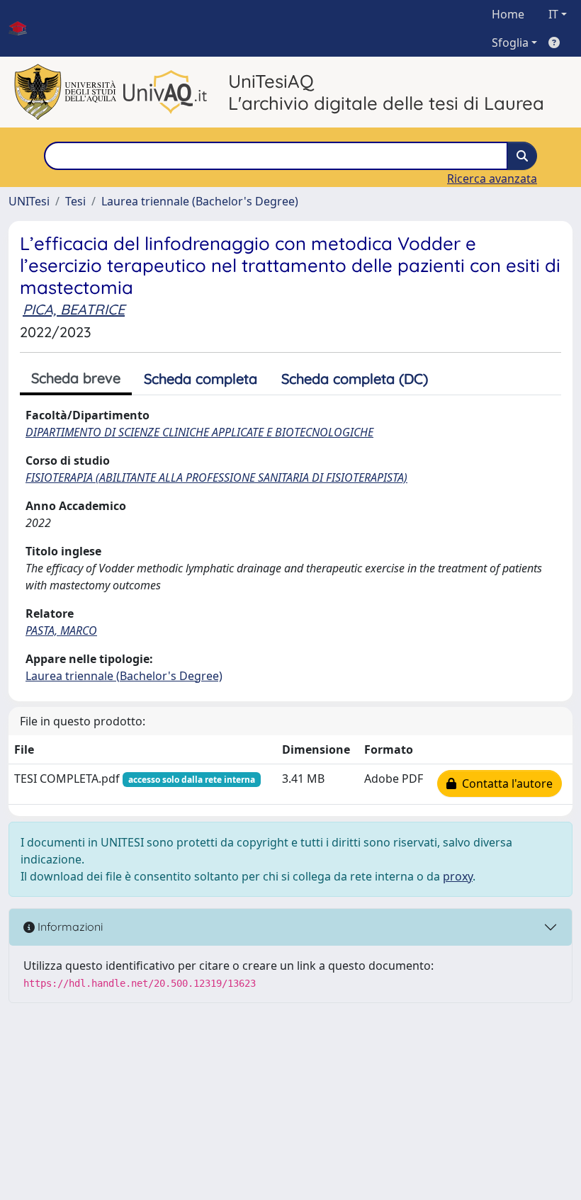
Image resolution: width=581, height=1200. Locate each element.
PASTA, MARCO (61, 630)
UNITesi (29, 201)
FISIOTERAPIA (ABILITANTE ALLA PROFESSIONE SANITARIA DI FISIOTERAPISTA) (216, 477)
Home (508, 14)
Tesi (75, 201)
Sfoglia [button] (510, 42)
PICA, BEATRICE (74, 309)
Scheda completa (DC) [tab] (354, 378)
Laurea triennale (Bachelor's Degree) (199, 201)
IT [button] (553, 14)
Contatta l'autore (504, 783)
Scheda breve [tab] (75, 378)
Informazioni (69, 926)
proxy (458, 876)
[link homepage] (23, 28)
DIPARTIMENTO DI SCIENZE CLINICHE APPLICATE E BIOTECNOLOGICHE (199, 432)
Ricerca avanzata (492, 178)
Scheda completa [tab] (200, 378)
